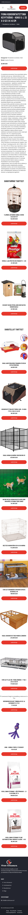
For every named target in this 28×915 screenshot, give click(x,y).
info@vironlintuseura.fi (6, 2)
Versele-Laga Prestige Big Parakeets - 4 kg (14, 261)
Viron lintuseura (8, 882)
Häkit (18, 24)
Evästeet (19, 910)
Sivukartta (19, 912)
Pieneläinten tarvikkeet (9, 24)
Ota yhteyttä (13, 910)
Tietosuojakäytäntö (11, 912)
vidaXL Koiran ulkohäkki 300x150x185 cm (14, 455)
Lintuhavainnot (7, 885)
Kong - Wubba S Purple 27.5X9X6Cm (14, 747)
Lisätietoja (14, 68)
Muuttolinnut (7, 888)
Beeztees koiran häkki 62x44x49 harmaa (14, 545)
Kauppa (23, 7)
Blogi (5, 891)
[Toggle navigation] (3, 7)
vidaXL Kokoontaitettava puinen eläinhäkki (14, 636)
